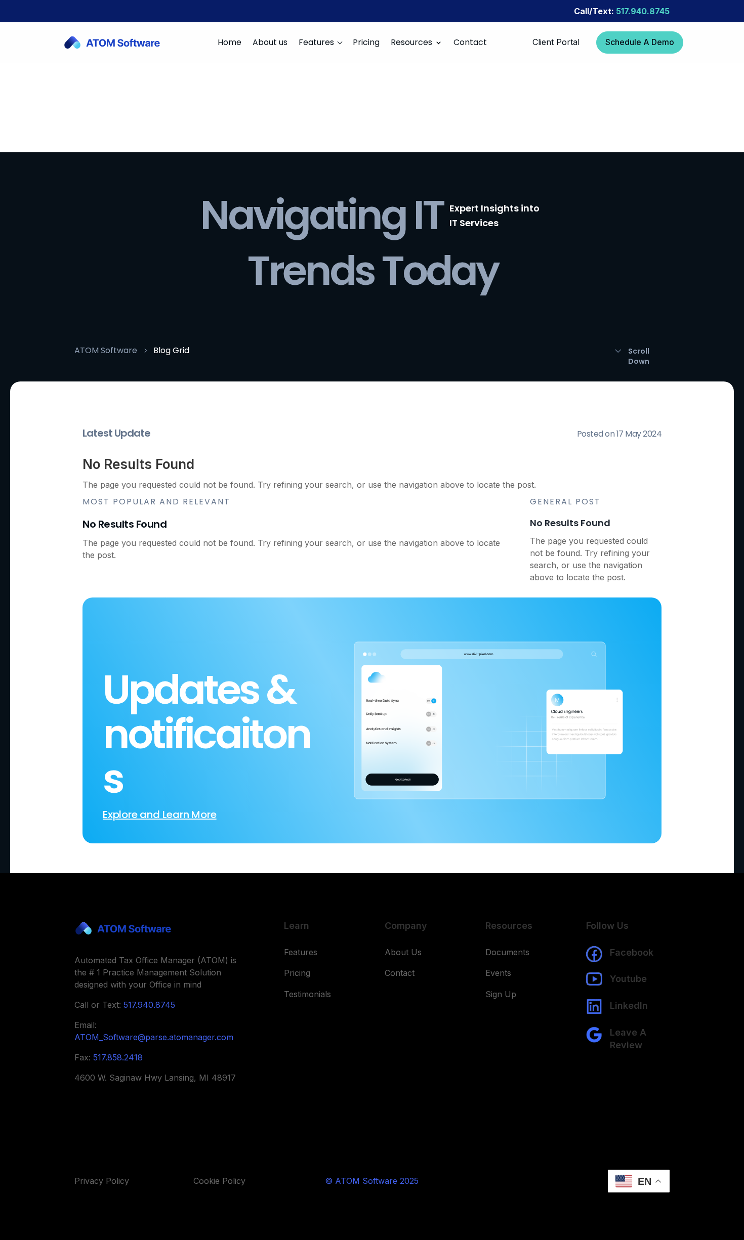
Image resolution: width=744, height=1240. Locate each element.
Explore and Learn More (160, 814)
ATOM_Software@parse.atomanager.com (153, 1037)
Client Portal (556, 42)
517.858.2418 (118, 1057)
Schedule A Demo (639, 42)
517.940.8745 (622, 11)
